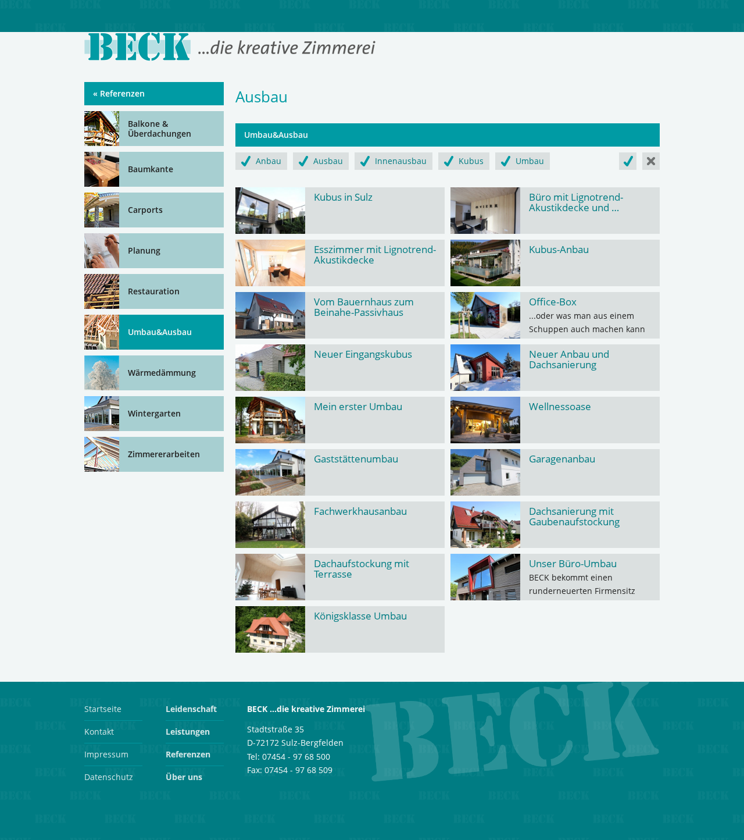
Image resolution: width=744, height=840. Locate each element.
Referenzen (188, 754)
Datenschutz (108, 776)
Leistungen (188, 731)
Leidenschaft (191, 708)
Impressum (106, 754)
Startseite (102, 708)
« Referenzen (119, 93)
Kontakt (99, 731)
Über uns (184, 776)
